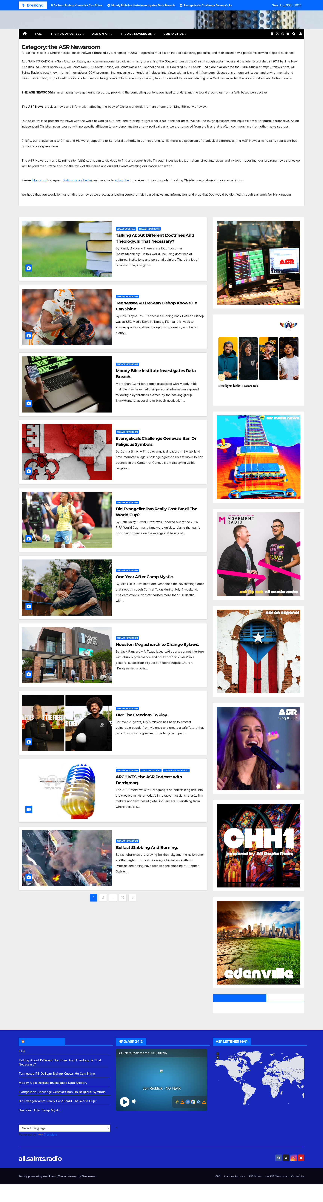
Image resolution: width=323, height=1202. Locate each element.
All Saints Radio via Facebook (240, 998)
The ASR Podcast (150, 770)
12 (122, 898)
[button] (293, 34)
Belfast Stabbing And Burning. (147, 847)
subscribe (122, 180)
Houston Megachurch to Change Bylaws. (157, 644)
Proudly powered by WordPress (37, 1176)
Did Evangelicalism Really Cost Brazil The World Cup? (58, 1101)
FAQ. (38, 34)
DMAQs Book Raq (126, 229)
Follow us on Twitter (78, 180)
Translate (50, 1134)
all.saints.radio (40, 1159)
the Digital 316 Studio (176, 770)
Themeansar (88, 1176)
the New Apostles (66, 34)
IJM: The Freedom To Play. (142, 714)
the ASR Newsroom (137, 34)
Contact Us (174, 34)
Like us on (39, 180)
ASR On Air (101, 34)
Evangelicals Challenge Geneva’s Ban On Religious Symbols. (62, 1092)
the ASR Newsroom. (43, 1042)
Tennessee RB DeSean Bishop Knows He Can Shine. (57, 1073)
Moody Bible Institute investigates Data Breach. (53, 1083)
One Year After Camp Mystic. (144, 576)
